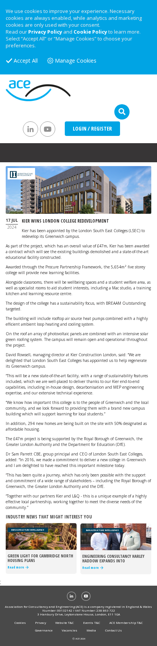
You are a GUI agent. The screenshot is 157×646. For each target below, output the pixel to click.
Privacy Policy (45, 31)
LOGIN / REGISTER (92, 128)
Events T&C (91, 622)
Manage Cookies (75, 60)
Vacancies (69, 630)
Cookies (20, 622)
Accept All (26, 60)
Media (91, 630)
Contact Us (113, 630)
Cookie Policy (90, 31)
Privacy (40, 622)
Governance (44, 630)
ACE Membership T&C (126, 622)
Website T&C (64, 622)
